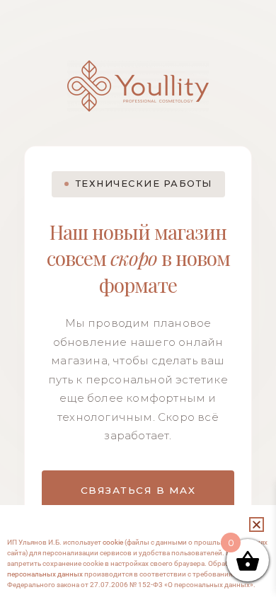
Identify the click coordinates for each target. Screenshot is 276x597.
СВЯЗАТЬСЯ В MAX (138, 490)
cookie (113, 542)
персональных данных (45, 574)
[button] (256, 524)
